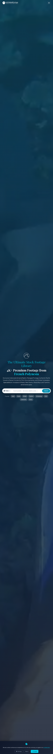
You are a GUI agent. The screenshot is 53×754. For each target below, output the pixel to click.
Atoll (46, 396)
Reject (27, 751)
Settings (19, 751)
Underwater (23, 399)
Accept (35, 751)
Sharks (18, 396)
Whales (24, 396)
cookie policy (46, 747)
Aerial (13, 396)
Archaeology (39, 396)
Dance (30, 399)
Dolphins (31, 396)
